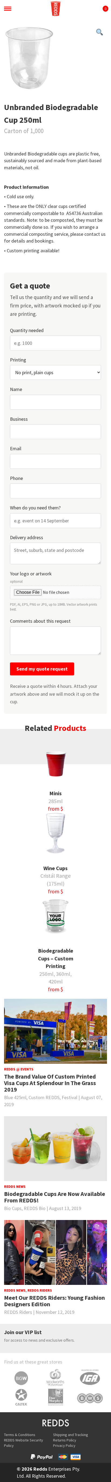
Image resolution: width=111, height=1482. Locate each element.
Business (19, 419)
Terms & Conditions (19, 1434)
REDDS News (15, 1186)
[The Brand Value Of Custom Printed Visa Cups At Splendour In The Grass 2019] (55, 1031)
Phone (16, 478)
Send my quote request (42, 669)
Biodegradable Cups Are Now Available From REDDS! (54, 1197)
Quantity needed (27, 330)
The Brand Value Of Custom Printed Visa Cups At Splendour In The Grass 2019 (50, 1083)
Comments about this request (40, 621)
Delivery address (26, 537)
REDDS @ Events (18, 1069)
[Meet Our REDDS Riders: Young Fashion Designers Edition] (55, 1252)
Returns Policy (64, 1440)
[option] (55, 59)
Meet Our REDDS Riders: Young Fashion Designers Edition (54, 1300)
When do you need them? (35, 508)
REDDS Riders (39, 1290)
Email (15, 448)
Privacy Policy (64, 1445)
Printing (18, 360)
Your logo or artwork (53, 591)
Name (16, 389)
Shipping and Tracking (70, 1434)
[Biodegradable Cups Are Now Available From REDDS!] (55, 1148)
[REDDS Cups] (55, 8)
